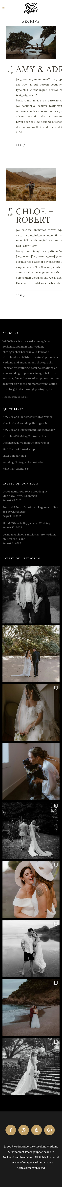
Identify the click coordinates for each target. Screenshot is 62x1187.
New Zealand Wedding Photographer (26, 423)
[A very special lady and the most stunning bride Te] (31, 1066)
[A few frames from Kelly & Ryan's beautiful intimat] (31, 1007)
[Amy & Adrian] (31, 42)
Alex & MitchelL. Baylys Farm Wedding (26, 523)
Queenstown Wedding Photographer (25, 442)
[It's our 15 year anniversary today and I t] (31, 594)
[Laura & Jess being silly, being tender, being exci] (31, 889)
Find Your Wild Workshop (18, 449)
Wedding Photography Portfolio (22, 462)
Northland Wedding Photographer (24, 436)
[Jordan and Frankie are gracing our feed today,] (31, 771)
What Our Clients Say (15, 468)
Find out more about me (15, 396)
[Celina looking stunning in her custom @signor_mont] (31, 712)
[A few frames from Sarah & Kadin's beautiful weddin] (31, 830)
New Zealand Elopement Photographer (27, 416)
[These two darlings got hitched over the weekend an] (31, 653)
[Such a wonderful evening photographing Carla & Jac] (31, 948)
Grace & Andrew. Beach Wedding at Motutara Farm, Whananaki (24, 493)
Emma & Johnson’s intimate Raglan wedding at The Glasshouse (30, 509)
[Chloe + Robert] (31, 184)
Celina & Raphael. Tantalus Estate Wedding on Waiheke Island (29, 536)
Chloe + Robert (34, 215)
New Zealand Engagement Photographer (28, 429)
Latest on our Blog (14, 455)
